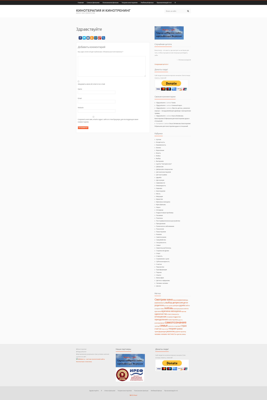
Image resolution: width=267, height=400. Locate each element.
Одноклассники (92, 38)
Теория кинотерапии (129, 2)
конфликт (157, 308)
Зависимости (160, 183)
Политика (159, 218)
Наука (158, 207)
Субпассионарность (163, 261)
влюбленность (160, 303)
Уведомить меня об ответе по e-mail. (91, 84)
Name (80, 89)
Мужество (159, 199)
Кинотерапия (160, 191)
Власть (158, 153)
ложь (162, 308)
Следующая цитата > (162, 64)
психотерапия (173, 320)
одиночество (161, 314)
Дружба (158, 177)
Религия (159, 234)
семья (164, 325)
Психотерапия (161, 232)
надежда (183, 311)
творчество (165, 329)
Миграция (159, 196)
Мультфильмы (161, 204)
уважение (170, 331)
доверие (176, 305)
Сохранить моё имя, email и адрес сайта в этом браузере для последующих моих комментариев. (108, 120)
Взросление (160, 150)
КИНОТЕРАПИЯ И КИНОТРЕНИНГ (103, 10)
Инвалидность (161, 185)
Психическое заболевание (165, 226)
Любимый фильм (147, 2)
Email (80, 98)
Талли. (174, 103)
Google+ (99, 38)
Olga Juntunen (160, 103)
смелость (171, 326)
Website (81, 107)
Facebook (80, 38)
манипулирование (178, 308)
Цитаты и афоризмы (163, 280)
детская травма (168, 305)
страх (184, 325)
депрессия (177, 302)
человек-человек (161, 334)
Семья (158, 245)
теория (172, 328)
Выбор (158, 158)
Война (158, 156)
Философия (160, 278)
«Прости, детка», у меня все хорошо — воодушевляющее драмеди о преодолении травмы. (173, 110)
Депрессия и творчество (164, 169)
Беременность (161, 145)
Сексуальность (161, 242)
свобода (157, 326)
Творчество (160, 267)
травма (179, 329)
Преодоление (160, 223)
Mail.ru (96, 38)
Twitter (84, 38)
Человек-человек (162, 283)
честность (171, 334)
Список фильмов (93, 2)
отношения (160, 316)
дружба (182, 305)
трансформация (160, 332)
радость (180, 320)
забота (187, 305)
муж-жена (158, 311)
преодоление (161, 319)
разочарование (159, 323)
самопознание (175, 322)
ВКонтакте (88, 38)
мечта (186, 308)
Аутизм (158, 139)
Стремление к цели (162, 259)
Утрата (158, 275)
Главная (81, 2)
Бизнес (158, 148)
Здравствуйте (94, 391)
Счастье (159, 264)
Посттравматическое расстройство (168, 221)
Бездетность (160, 142)
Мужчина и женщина (163, 202)
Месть (158, 194)
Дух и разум (160, 180)
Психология (160, 229)
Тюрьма (159, 272)
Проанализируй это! (164, 2)
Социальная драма (162, 251)
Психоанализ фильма (110, 2)
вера (174, 300)
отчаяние (170, 317)
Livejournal (103, 38)
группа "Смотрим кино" (164, 164)
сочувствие (177, 326)
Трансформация (161, 270)
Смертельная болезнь (163, 248)
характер (183, 331)
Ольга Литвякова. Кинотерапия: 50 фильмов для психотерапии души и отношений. (172, 118)
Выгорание (160, 161)
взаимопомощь (182, 300)
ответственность (173, 314)
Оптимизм (159, 210)
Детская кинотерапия (163, 172)
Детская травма (161, 175)
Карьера (159, 188)
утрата (177, 331)
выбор (168, 302)
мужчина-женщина (171, 311)
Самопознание (161, 237)
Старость (159, 256)
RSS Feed (134, 395)
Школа (158, 286)
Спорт (158, 253)
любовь (168, 308)
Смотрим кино (164, 299)
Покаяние (159, 215)
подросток (177, 317)
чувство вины (181, 334)
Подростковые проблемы (164, 213)
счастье (158, 329)
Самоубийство (161, 240)
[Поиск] (188, 11)
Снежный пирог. (177, 105)
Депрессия (159, 167)
